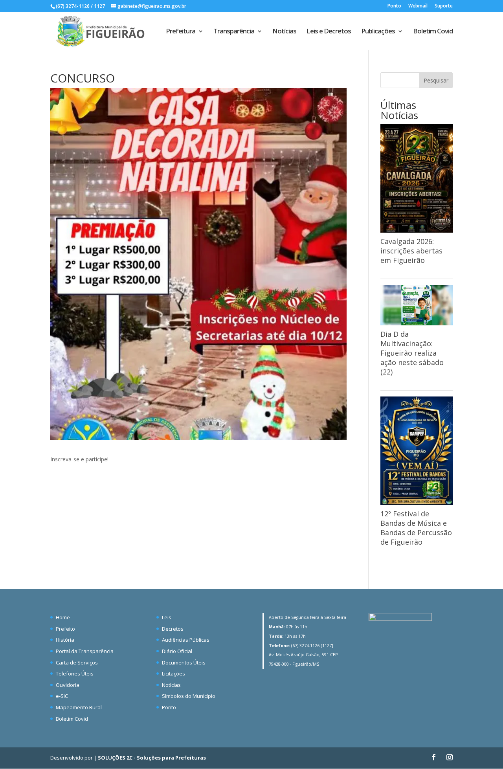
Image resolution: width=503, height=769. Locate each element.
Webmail (418, 6)
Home (63, 617)
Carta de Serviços (77, 662)
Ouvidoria (67, 684)
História (65, 639)
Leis (166, 617)
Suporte (444, 6)
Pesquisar (436, 80)
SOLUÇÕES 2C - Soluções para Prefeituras (152, 757)
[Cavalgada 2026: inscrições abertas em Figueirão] (416, 230)
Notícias (284, 31)
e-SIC (62, 695)
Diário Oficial (177, 651)
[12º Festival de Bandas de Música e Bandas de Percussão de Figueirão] (416, 503)
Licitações (173, 673)
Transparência (233, 31)
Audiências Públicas (185, 639)
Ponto (394, 6)
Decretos (173, 628)
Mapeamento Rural (79, 707)
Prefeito (65, 628)
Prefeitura (180, 31)
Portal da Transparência (85, 651)
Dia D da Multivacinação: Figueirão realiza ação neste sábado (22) (412, 352)
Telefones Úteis (75, 673)
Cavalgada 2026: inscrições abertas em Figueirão (411, 251)
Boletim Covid (433, 31)
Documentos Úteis (184, 662)
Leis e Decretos (329, 31)
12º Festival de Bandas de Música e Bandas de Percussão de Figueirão (416, 528)
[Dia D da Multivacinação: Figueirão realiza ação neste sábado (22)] (416, 323)
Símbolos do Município (188, 695)
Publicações (378, 31)
